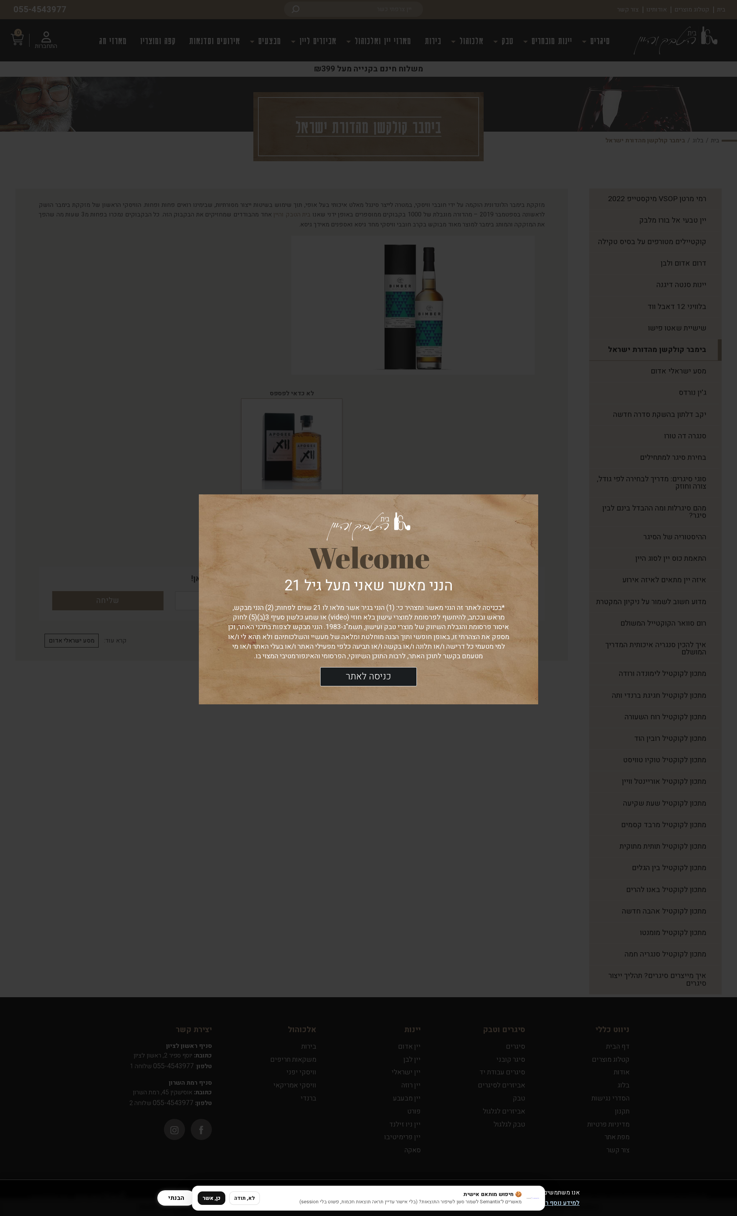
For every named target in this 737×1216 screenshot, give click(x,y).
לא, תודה (244, 1198)
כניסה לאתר (368, 676)
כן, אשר (211, 1198)
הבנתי (176, 1198)
